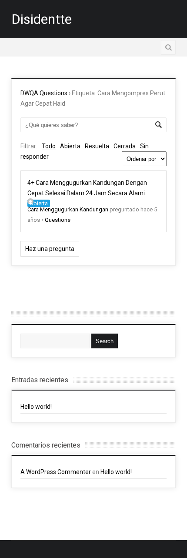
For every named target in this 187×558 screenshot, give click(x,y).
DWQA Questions (43, 93)
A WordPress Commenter (55, 471)
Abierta (70, 146)
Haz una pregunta (49, 248)
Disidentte (41, 19)
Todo (49, 146)
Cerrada (125, 146)
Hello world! (36, 406)
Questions (57, 220)
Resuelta (97, 146)
